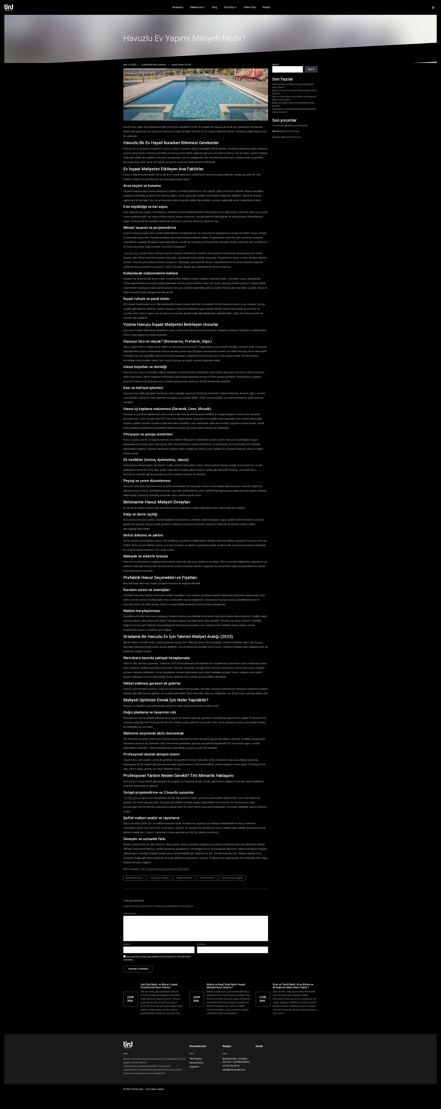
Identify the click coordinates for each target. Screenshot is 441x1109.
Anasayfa (177, 7)
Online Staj (250, 7)
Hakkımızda (196, 7)
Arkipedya (276, 137)
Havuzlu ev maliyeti (159, 878)
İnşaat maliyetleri (184, 878)
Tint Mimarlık (131, 253)
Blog (214, 7)
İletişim (266, 7)
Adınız (126, 944)
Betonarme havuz (134, 878)
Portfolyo (229, 7)
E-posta (201, 944)
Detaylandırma (196, 1063)
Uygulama (194, 1066)
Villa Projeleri (195, 1059)
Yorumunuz (130, 914)
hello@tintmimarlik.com (234, 1070)
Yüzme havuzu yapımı (232, 878)
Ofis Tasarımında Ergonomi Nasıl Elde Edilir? (165, 869)
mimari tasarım (207, 878)
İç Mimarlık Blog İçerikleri (153, 64)
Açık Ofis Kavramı (293, 137)
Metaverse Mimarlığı (297, 125)
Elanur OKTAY (184, 64)
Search (275, 64)
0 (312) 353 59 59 (231, 1066)
